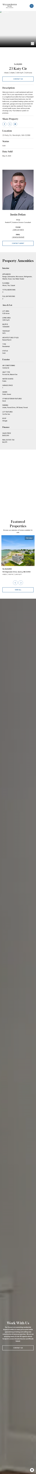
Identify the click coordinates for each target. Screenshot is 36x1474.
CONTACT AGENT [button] (18, 243)
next (20, 52)
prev (15, 52)
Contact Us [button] (18, 79)
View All (18, 590)
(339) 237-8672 (18, 230)
